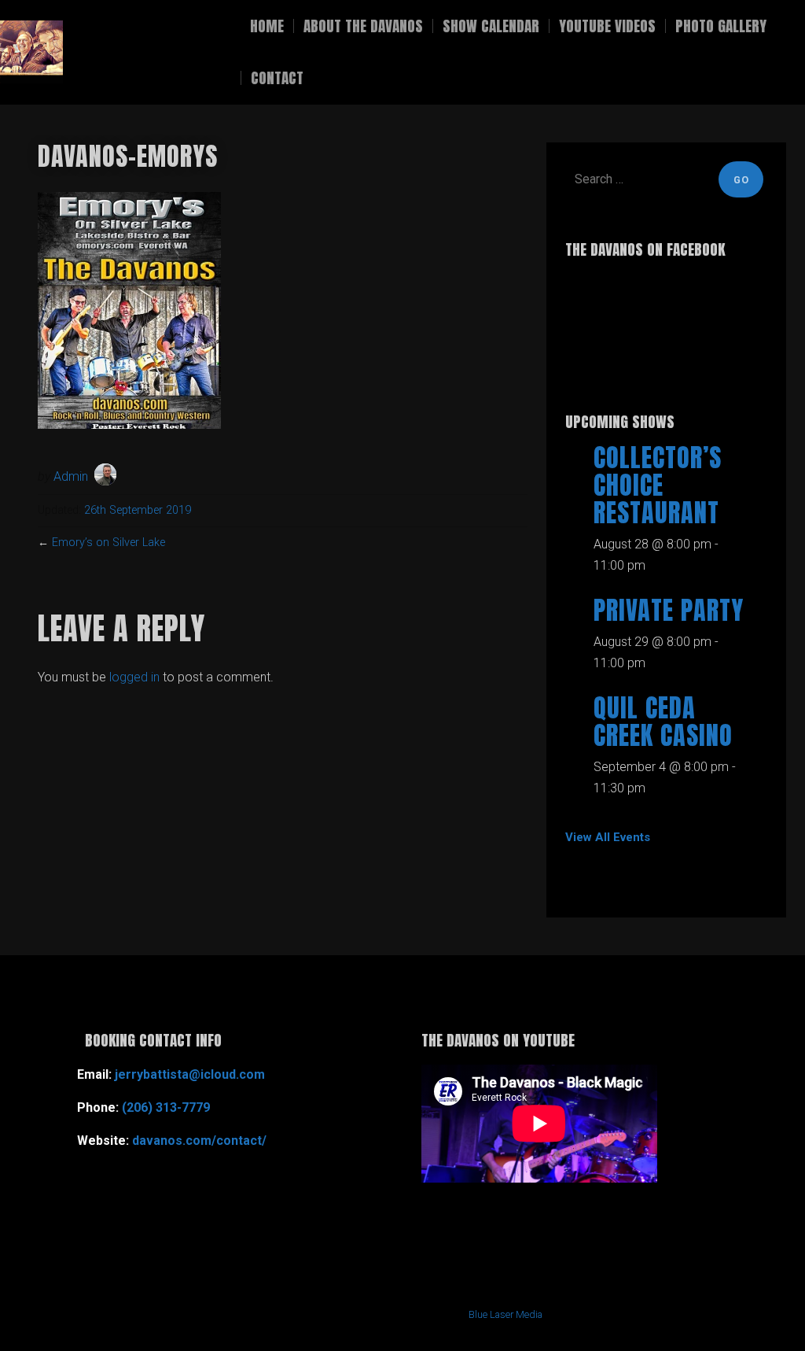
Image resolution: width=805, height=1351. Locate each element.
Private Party (669, 610)
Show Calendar (491, 26)
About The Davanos (363, 26)
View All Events (607, 837)
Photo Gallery (720, 26)
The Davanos (137, 51)
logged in (134, 677)
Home (267, 26)
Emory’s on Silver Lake (108, 542)
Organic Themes (358, 1314)
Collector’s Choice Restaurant (658, 485)
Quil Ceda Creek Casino (663, 721)
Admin (70, 476)
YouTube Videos (607, 26)
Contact (277, 78)
